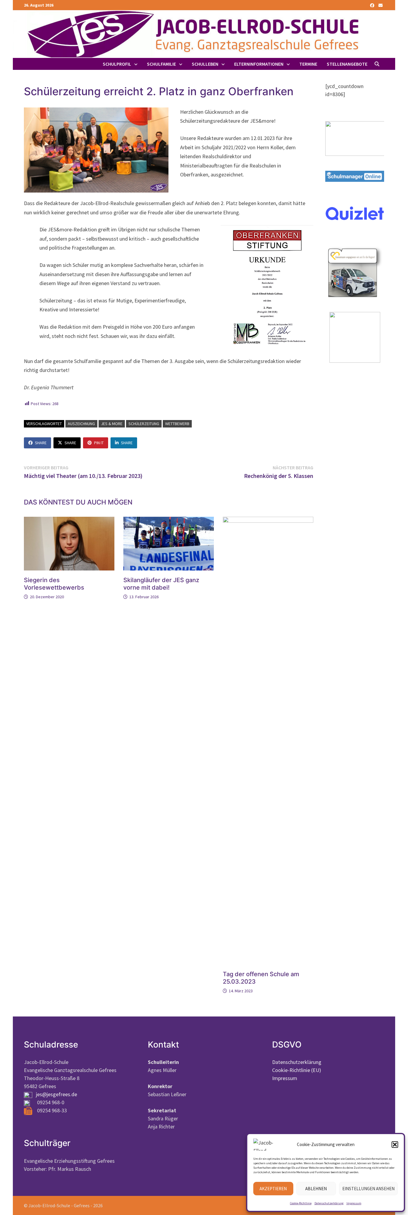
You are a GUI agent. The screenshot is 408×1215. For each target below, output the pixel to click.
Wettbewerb (177, 423)
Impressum (353, 1203)
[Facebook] (373, 4)
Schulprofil (117, 64)
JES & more (111, 423)
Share (41, 442)
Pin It (99, 442)
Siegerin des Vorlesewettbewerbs (54, 583)
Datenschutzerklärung (329, 1203)
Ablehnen (316, 1188)
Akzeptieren (273, 1188)
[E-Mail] (380, 4)
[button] (395, 1145)
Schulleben (205, 64)
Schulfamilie (161, 64)
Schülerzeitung (143, 423)
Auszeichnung (81, 423)
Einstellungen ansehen (368, 1188)
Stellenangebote (347, 64)
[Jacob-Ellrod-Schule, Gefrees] (192, 33)
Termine (308, 64)
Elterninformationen (258, 64)
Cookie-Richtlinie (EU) (296, 1070)
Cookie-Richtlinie (301, 1203)
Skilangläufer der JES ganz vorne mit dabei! (161, 583)
